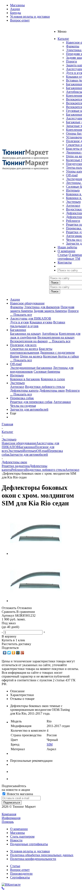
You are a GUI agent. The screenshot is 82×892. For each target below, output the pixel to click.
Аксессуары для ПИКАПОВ (30, 318)
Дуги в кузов (19, 322)
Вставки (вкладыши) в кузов (37, 324)
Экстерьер (73, 202)
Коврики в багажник (25, 379)
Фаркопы (72, 46)
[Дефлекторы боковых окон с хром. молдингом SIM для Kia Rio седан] (36, 553)
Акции (15, 299)
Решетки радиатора (15, 466)
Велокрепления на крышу (56, 337)
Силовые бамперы (47, 371)
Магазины (17, 832)
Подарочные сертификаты (29, 844)
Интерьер (73, 190)
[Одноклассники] (13, 652)
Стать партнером (22, 836)
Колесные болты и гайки (61, 356)
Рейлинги (73, 220)
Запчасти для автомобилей (29, 409)
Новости (16, 840)
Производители (21, 873)
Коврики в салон (53, 379)
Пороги (71, 61)
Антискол (73, 205)
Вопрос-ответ (20, 870)
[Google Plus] (22, 652)
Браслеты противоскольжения (31, 350)
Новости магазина (19, 794)
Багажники (74, 84)
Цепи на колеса (31, 356)
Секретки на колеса (24, 349)
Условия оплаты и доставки (30, 851)
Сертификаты (20, 877)
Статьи (63, 255)
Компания (9, 814)
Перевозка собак (22, 398)
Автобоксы (50, 333)
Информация (11, 818)
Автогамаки (62, 402)
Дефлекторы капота (24, 390)
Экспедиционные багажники (31, 368)
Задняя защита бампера (50, 311)
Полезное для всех (23, 345)
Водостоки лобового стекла (45, 386)
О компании (19, 829)
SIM (50, 744)
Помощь (8, 822)
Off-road (72, 175)
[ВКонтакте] (5, 652)
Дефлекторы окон (52, 390)
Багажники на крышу (25, 333)
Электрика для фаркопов (42, 307)
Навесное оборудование (27, 303)
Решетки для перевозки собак (31, 402)
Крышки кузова (41, 322)
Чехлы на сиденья (23, 405)
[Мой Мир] (18, 652)
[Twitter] (9, 652)
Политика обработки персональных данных (41, 855)
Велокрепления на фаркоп (29, 341)
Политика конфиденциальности (33, 859)
